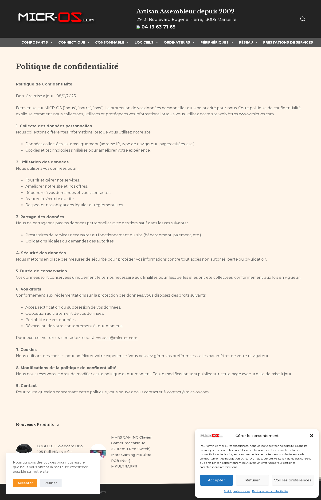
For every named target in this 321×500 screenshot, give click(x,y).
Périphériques (214, 42)
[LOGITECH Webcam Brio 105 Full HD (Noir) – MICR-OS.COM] (24, 452)
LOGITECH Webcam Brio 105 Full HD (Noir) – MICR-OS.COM (60, 452)
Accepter (216, 480)
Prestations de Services (288, 42)
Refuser (252, 480)
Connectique (71, 42)
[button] (311, 435)
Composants (34, 42)
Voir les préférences (292, 480)
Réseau (246, 42)
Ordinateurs (177, 42)
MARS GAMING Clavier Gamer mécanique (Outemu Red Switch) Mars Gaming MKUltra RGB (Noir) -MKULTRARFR (131, 452)
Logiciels (144, 42)
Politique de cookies (237, 491)
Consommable (109, 42)
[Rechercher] (302, 18)
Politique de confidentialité (270, 491)
